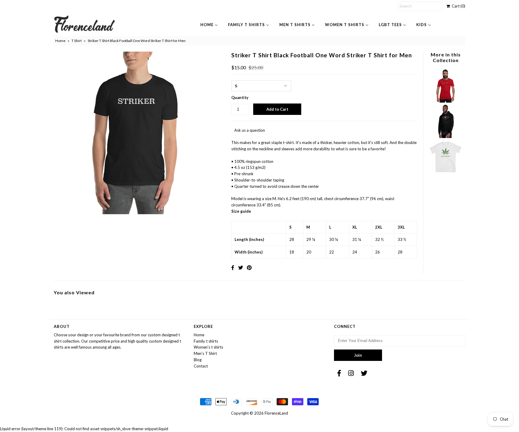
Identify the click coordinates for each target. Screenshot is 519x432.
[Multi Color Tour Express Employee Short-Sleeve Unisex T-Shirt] (445, 101)
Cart (457, 6)
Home (60, 40)
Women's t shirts (208, 347)
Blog (198, 359)
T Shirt (76, 40)
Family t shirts (206, 341)
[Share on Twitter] (240, 267)
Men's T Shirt (205, 353)
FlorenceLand (276, 413)
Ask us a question (249, 130)
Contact (201, 366)
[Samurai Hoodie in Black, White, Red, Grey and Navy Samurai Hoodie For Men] (445, 136)
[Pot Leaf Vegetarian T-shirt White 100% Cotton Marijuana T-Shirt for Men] (445, 172)
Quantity (239, 97)
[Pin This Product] (249, 267)
